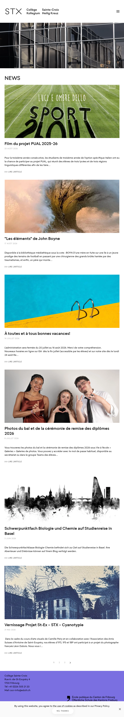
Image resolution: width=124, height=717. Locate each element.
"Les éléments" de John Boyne (32, 238)
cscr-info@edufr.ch (20, 690)
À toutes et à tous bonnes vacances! (37, 333)
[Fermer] (120, 709)
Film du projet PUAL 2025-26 (31, 143)
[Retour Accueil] (32, 11)
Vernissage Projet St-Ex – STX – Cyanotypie (44, 624)
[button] (117, 11)
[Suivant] (70, 663)
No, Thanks (63, 711)
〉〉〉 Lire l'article (13, 172)
